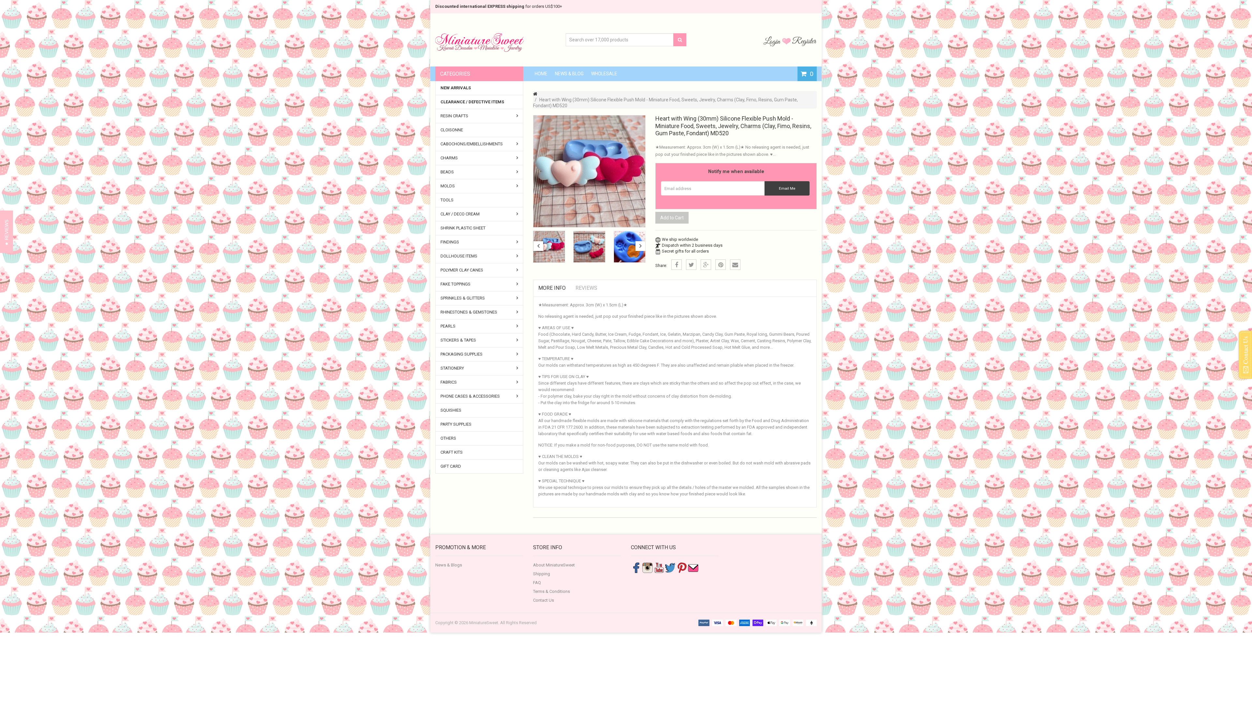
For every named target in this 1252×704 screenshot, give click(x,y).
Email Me (787, 188)
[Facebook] (676, 264)
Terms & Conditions (551, 591)
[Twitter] (691, 264)
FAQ (537, 582)
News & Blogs (448, 565)
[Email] (735, 264)
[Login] (772, 41)
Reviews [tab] (586, 288)
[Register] (804, 41)
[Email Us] (693, 567)
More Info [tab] (552, 288)
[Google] (706, 264)
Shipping (541, 573)
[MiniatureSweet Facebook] (636, 567)
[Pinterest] (720, 264)
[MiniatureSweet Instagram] (647, 567)
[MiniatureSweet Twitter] (670, 567)
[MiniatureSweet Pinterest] (682, 567)
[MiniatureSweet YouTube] (659, 567)
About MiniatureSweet (554, 565)
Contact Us (543, 600)
